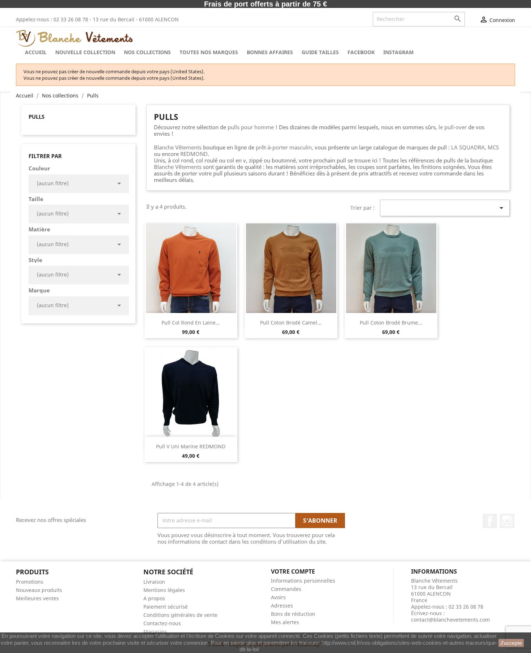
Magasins (155, 631)
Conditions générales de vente (180, 614)
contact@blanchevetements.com (450, 619)
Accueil (36, 52)
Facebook (361, 52)
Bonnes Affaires (270, 52)
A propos (154, 598)
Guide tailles (320, 52)
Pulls (36, 116)
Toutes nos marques (209, 52)
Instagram (507, 521)
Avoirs (278, 597)
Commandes (286, 588)
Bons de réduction (293, 613)
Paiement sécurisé (165, 606)
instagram (398, 52)
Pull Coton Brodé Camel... (290, 322)
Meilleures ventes (37, 598)
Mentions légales (164, 590)
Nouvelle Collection (85, 52)
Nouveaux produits (39, 590)
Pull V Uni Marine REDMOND (190, 446)
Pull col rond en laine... (190, 322)
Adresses (282, 605)
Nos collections (147, 52)
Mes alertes (285, 622)
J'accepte (511, 643)
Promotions (29, 581)
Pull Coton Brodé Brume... (391, 322)
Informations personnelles (303, 580)
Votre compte (293, 571)
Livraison (154, 581)
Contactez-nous (162, 623)
